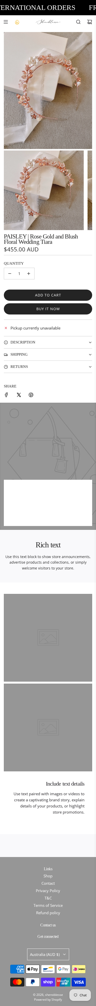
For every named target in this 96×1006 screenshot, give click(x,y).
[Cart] (89, 21)
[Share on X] (18, 395)
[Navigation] (5, 21)
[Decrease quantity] (9, 273)
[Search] (78, 21)
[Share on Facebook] (6, 395)
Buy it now (48, 308)
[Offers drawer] (17, 21)
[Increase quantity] (28, 273)
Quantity (14, 263)
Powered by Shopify (48, 999)
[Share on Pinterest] (31, 395)
